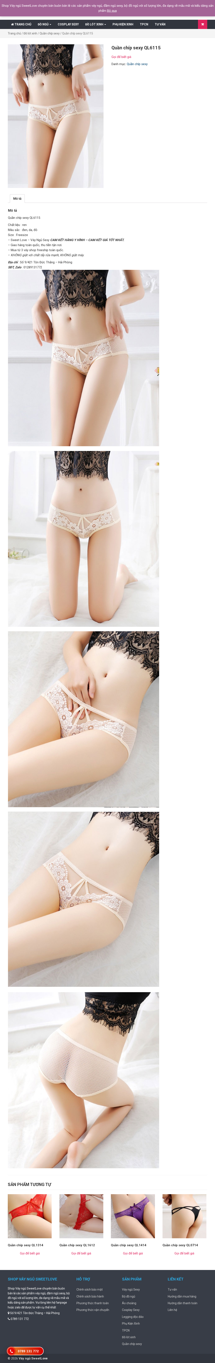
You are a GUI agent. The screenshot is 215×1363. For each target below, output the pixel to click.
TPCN (144, 24)
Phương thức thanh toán (92, 1303)
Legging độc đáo (133, 1316)
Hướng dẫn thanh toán (182, 1303)
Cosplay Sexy (68, 24)
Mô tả (17, 199)
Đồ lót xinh (94, 24)
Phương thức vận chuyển (92, 1310)
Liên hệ (172, 1310)
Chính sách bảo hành (90, 1296)
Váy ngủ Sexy (131, 1289)
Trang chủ (22, 24)
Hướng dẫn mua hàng (182, 1296)
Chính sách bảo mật (89, 1289)
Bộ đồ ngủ (128, 1296)
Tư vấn (160, 24)
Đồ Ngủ (43, 24)
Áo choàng (129, 1303)
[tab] (17, 198)
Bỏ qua (112, 11)
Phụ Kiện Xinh (123, 24)
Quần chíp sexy (50, 33)
